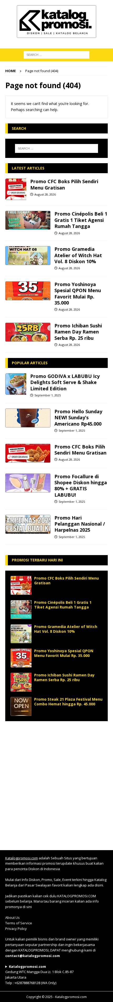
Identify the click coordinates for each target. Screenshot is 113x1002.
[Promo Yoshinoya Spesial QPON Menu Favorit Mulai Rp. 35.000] (27, 290)
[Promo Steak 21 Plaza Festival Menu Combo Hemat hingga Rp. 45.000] (21, 706)
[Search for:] (57, 148)
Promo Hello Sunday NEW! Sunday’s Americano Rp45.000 (78, 417)
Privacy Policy (16, 928)
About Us (12, 917)
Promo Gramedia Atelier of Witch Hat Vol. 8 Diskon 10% (78, 255)
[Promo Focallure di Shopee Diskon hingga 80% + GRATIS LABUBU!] (27, 482)
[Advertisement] (56, 783)
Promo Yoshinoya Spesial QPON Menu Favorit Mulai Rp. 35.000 (77, 293)
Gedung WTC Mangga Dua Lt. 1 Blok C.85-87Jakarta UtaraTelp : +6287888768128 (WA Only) (39, 974)
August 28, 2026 (45, 194)
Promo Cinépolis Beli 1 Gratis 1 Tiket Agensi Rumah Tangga (80, 220)
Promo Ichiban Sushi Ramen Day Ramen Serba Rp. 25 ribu (78, 331)
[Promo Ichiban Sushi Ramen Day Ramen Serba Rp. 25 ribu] (27, 332)
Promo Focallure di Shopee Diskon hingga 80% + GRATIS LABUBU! (80, 485)
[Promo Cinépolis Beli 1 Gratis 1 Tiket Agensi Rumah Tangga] (27, 220)
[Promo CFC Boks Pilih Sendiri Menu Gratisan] (15, 189)
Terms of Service (18, 923)
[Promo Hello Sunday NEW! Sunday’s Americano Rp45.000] (27, 417)
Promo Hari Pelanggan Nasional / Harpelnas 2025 (79, 524)
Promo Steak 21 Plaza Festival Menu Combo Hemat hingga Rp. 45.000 (68, 701)
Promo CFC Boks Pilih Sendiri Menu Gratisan (64, 184)
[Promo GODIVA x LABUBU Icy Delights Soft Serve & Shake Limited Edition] (15, 384)
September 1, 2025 (47, 395)
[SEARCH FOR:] (56, 54)
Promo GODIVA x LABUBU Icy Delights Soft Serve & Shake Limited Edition (65, 382)
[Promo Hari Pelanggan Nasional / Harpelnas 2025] (27, 524)
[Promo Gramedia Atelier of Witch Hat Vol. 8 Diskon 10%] (27, 255)
